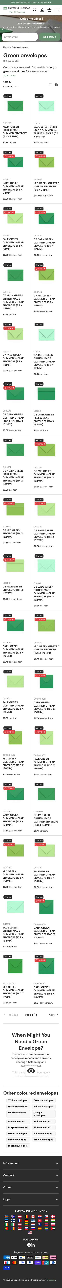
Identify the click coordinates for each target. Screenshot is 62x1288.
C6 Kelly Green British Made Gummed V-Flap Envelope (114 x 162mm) (13, 477)
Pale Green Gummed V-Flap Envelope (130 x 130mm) (44, 763)
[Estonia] (6, 1220)
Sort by (7, 81)
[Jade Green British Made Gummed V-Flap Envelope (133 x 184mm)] (15, 907)
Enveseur (51, 1280)
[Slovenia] (33, 1228)
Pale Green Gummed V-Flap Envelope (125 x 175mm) (13, 707)
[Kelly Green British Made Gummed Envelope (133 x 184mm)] (47, 795)
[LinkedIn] (33, 1245)
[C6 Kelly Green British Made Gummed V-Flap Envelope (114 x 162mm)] (15, 450)
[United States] (29, 1232)
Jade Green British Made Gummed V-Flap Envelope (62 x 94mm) (46, 131)
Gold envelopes (17, 1112)
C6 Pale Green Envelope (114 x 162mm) (13, 590)
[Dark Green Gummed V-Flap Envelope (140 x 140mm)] (47, 907)
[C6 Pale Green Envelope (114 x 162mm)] (15, 566)
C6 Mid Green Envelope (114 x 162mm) (13, 534)
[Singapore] (19, 1228)
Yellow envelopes (43, 1106)
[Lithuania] (26, 1224)
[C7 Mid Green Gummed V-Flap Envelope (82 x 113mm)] (47, 275)
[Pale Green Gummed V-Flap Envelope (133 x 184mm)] (47, 851)
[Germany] (26, 1220)
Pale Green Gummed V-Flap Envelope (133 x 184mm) (44, 876)
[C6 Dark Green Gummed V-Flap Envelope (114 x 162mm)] (15, 394)
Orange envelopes (39, 1114)
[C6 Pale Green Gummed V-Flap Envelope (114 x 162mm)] (47, 510)
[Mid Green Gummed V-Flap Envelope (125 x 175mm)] (47, 626)
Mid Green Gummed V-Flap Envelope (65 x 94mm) (46, 186)
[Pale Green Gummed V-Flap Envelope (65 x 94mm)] (15, 219)
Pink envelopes (42, 1121)
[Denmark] (53, 1216)
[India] (53, 1220)
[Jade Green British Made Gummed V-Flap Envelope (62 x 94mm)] (47, 106)
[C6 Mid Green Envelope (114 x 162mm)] (15, 510)
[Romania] (13, 1228)
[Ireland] (6, 1224)
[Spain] (39, 1228)
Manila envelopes (18, 1106)
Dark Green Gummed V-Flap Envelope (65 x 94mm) (13, 187)
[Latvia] (19, 1224)
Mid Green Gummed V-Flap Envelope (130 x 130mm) (13, 763)
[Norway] (46, 1224)
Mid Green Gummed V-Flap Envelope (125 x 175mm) (46, 650)
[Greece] (33, 1220)
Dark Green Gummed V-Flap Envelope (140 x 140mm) (44, 932)
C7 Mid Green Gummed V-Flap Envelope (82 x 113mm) (44, 300)
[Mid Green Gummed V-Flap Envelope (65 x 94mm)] (47, 163)
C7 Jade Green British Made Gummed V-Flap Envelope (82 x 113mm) (44, 361)
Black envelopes (17, 1145)
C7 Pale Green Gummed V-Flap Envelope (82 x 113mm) (13, 359)
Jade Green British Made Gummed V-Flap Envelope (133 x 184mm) (13, 934)
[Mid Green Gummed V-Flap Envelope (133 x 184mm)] (15, 851)
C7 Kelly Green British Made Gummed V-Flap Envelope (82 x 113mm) (13, 302)
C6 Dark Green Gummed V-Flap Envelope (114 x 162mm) (13, 419)
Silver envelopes (43, 1133)
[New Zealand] (39, 1224)
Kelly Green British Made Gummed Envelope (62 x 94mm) (15, 131)
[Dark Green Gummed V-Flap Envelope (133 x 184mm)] (15, 794)
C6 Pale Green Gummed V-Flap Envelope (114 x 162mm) (44, 535)
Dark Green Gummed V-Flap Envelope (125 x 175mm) (13, 651)
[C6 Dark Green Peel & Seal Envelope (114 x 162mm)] (47, 394)
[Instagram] (29, 1245)
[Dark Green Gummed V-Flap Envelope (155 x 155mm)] (47, 967)
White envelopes (17, 1100)
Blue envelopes (42, 1127)
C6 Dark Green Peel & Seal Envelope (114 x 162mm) (44, 419)
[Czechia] (46, 1216)
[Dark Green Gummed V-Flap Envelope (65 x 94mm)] (15, 162)
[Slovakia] (26, 1228)
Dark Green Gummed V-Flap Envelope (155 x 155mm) (44, 992)
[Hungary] (46, 1220)
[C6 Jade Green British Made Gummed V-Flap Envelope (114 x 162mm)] (47, 566)
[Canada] (33, 1216)
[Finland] (13, 1220)
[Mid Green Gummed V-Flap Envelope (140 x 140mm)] (15, 966)
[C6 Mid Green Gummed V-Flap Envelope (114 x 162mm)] (47, 451)
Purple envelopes (18, 1127)
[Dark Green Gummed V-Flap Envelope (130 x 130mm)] (47, 682)
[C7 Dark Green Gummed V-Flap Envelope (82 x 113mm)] (47, 219)
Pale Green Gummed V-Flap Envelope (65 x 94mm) (13, 244)
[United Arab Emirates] (53, 1228)
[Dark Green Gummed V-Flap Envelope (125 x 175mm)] (15, 626)
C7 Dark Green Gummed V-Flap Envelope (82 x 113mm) (44, 244)
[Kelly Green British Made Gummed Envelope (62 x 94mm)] (15, 106)
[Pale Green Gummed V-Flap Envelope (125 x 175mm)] (15, 682)
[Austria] (19, 1216)
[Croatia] (39, 1216)
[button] (49, 10)
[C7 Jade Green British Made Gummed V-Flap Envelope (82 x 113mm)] (47, 335)
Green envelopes (17, 1133)
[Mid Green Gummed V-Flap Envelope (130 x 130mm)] (15, 738)
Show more (9, 75)
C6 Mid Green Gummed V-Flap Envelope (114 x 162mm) (44, 475)
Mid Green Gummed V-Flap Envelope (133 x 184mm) (13, 876)
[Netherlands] (33, 1224)
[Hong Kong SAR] (39, 1220)
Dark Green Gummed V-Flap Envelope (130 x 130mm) (44, 707)
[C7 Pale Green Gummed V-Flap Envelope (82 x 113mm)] (15, 334)
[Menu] (56, 10)
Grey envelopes (17, 1139)
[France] (19, 1220)
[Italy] (13, 1224)
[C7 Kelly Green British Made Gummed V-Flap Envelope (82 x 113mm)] (15, 275)
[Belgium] (26, 1216)
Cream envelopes (43, 1100)
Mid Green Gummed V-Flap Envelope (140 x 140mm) (13, 991)
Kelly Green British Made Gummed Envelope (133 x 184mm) (46, 819)
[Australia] (13, 1216)
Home (6, 47)
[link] (12, 1015)
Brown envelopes (43, 1139)
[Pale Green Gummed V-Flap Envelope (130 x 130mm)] (47, 738)
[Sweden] (46, 1228)
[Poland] (53, 1224)
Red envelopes (16, 1121)
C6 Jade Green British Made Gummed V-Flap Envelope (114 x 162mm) (44, 593)
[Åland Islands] (6, 1216)
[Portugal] (6, 1228)
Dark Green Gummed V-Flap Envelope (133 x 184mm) (13, 819)
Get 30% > (49, 36)
